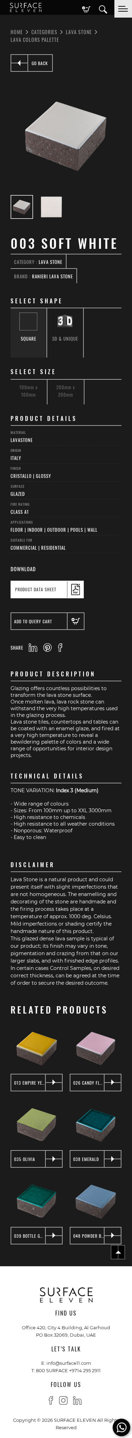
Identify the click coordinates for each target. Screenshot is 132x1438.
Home (17, 32)
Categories (44, 32)
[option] (66, 135)
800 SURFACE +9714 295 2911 (68, 1370)
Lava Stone (79, 32)
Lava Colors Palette (35, 39)
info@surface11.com (68, 1363)
